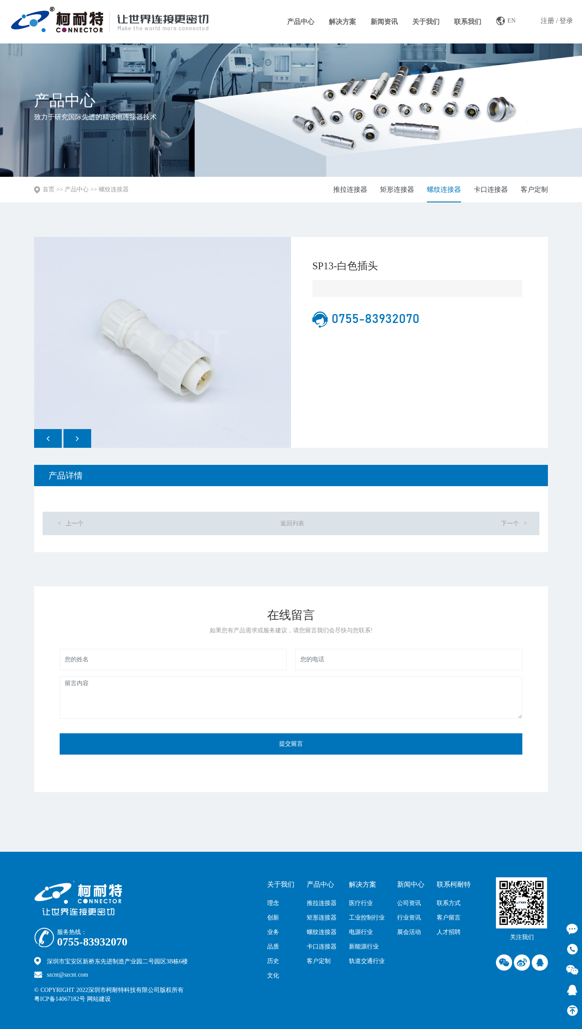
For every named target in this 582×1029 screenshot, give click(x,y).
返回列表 (292, 523)
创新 (273, 917)
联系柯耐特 (454, 884)
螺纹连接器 (114, 189)
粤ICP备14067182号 (59, 999)
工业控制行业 (367, 917)
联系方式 (449, 903)
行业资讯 (409, 917)
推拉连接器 (350, 189)
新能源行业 (364, 946)
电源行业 (361, 932)
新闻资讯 (384, 21)
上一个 (71, 523)
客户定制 (534, 189)
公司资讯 (409, 903)
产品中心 (300, 21)
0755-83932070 (92, 942)
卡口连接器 (491, 189)
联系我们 (467, 21)
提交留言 (291, 744)
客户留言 (449, 917)
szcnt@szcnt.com (67, 974)
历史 (273, 961)
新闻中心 (410, 884)
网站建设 (117, 999)
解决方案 (342, 21)
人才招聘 (449, 932)
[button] (48, 438)
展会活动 (409, 932)
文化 (273, 975)
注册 (547, 20)
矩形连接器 (397, 189)
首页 (49, 189)
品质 (273, 946)
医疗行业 (361, 903)
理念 (273, 903)
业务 (273, 932)
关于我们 (426, 21)
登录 (566, 20)
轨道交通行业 (367, 961)
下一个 (514, 523)
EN (511, 20)
